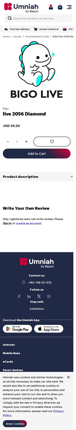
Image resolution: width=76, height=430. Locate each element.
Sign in (7, 223)
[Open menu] (69, 7)
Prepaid (7, 356)
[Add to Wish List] (52, 142)
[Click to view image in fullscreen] (36, 69)
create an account (28, 223)
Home (6, 36)
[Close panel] (68, 377)
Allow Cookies (15, 424)
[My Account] (50, 7)
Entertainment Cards (37, 36)
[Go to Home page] (24, 8)
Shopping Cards (12, 365)
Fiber (5, 348)
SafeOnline (37, 309)
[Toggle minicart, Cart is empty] (60, 7)
